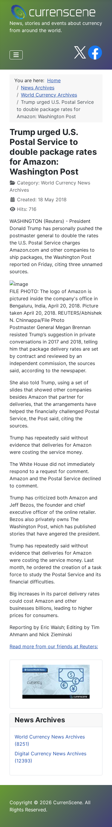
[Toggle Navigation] (16, 54)
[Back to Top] (101, 816)
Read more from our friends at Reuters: (54, 646)
